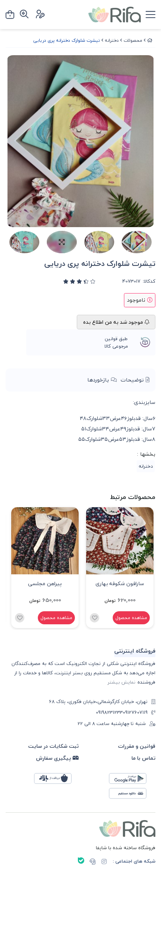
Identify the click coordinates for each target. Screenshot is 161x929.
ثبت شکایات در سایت (53, 746)
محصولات (133, 40)
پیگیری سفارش (54, 758)
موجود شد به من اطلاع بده (114, 322)
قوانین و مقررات (136, 746)
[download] (131, 795)
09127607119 (135, 712)
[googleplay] (131, 780)
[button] (14, 567)
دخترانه (112, 40)
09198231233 (109, 712)
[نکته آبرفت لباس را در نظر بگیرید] (120, 540)
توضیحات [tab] (133, 380)
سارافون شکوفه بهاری (119, 583)
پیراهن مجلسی (45, 583)
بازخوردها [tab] (99, 380)
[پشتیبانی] (92, 862)
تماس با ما (143, 758)
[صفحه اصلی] (149, 40)
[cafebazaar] (56, 780)
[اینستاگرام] (104, 862)
